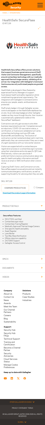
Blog (6, 318)
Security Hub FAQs (9, 334)
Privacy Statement (19, 408)
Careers (7, 315)
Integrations (15, 13)
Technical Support (12, 339)
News (6, 300)
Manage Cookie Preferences (11, 366)
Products (26, 294)
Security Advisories (8, 354)
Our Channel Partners (9, 311)
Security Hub (9, 330)
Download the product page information (19, 193)
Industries (26, 300)
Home (4, 13)
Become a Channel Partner (12, 349)
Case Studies (28, 297)
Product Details (10, 206)
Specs (5, 259)
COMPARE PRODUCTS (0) (15, 188)
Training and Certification (9, 343)
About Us (8, 294)
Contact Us (9, 297)
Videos (5, 277)
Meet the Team (10, 306)
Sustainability (10, 322)
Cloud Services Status (10, 360)
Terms (30, 408)
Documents (8, 268)
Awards (7, 303)
